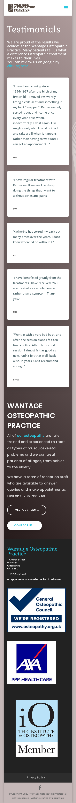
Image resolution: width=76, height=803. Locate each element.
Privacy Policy (36, 777)
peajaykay (58, 797)
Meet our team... (27, 510)
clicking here (17, 66)
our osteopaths (30, 435)
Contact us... (24, 525)
